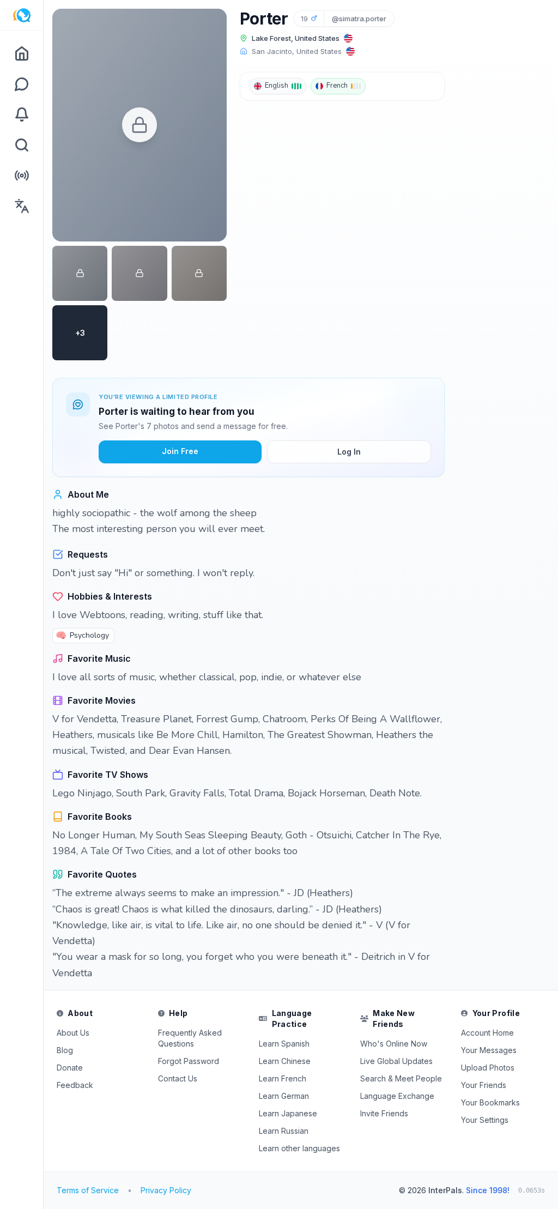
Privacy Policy (166, 1190)
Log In (349, 451)
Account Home (487, 1032)
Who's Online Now (393, 1043)
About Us (73, 1032)
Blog (65, 1050)
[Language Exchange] (22, 206)
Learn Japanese (288, 1113)
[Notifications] (22, 114)
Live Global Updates (396, 1061)
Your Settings (484, 1120)
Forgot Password (188, 1061)
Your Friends (483, 1085)
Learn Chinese (285, 1061)
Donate (70, 1067)
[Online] (22, 175)
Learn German (284, 1096)
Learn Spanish (284, 1043)
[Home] (22, 53)
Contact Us (177, 1078)
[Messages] (22, 84)
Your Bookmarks (490, 1102)
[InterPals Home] (21, 15)
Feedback (75, 1085)
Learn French (282, 1078)
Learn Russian (283, 1130)
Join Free (180, 451)
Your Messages (489, 1050)
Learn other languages (299, 1148)
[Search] (22, 145)
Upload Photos (487, 1067)
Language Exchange (397, 1096)
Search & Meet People (401, 1078)
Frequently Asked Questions (190, 1038)
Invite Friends (384, 1113)
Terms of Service (88, 1190)
